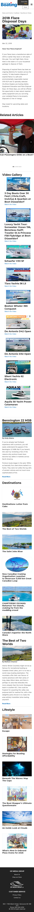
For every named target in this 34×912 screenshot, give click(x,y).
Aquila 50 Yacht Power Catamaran (18, 403)
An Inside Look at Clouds (14, 828)
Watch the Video (10, 204)
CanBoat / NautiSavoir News (22, 13)
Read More (6, 477)
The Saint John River (12, 551)
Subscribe (24, 2)
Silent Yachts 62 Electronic (14, 378)
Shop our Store (17, 877)
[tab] (13, 166)
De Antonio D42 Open (18, 331)
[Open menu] (31, 4)
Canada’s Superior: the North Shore (16, 634)
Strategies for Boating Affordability (13, 754)
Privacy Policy (17, 895)
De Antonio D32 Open (18, 353)
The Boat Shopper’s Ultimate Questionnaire (17, 804)
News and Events (7, 13)
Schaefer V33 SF (14, 261)
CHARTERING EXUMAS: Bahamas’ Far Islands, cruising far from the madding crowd (14, 606)
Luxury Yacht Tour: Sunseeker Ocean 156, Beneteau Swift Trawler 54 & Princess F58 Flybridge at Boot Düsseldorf (18, 231)
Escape (6, 731)
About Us (17, 874)
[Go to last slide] (3, 142)
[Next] (30, 142)
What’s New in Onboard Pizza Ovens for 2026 (14, 851)
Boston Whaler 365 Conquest (16, 307)
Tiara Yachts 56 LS (15, 283)
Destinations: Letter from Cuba (15, 505)
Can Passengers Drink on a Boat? (16, 155)
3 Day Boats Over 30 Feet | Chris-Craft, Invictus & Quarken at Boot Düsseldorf (18, 197)
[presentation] (17, 136)
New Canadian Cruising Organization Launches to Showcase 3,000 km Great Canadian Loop (16, 577)
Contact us (17, 897)
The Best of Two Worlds (14, 529)
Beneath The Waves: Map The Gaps (15, 779)
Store (25, 7)
